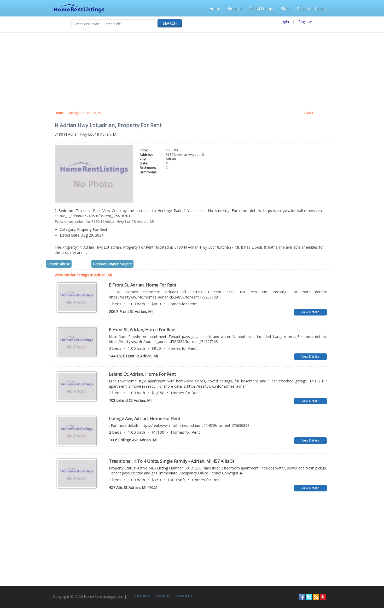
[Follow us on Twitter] (358, 584)
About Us (287, 8)
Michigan (20, 113)
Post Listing (92, 584)
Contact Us (135, 584)
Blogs (338, 8)
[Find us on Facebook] (351, 584)
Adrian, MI (39, 113)
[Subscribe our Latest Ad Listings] (365, 584)
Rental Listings (314, 8)
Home (268, 8)
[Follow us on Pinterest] (372, 584)
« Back (356, 113)
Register (305, 21)
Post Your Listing (364, 8)
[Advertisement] (137, 71)
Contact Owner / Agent (57, 253)
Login (284, 21)
